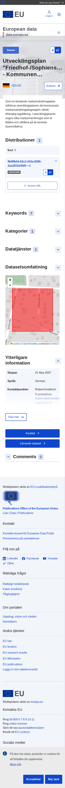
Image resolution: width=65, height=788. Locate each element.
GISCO (55, 343)
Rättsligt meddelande (16, 583)
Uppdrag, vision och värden (20, 616)
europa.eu (37, 701)
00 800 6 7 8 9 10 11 (21, 719)
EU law (7, 640)
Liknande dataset (30, 443)
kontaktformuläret (33, 727)
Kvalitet (30, 433)
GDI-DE (16, 85)
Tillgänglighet (11, 594)
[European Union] (31, 693)
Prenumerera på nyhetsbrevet (21, 538)
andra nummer (18, 723)
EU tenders (10, 646)
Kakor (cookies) (12, 589)
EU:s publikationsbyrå (44, 486)
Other (10, 563)
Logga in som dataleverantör (20, 669)
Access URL (34, 185)
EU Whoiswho (11, 658)
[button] (52, 2)
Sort (10, 150)
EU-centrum (22, 731)
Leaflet (15, 343)
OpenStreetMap (30, 343)
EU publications (12, 664)
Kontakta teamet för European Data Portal (28, 533)
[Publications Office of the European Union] (31, 497)
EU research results (15, 652)
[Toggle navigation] (58, 32)
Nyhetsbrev (10, 621)
